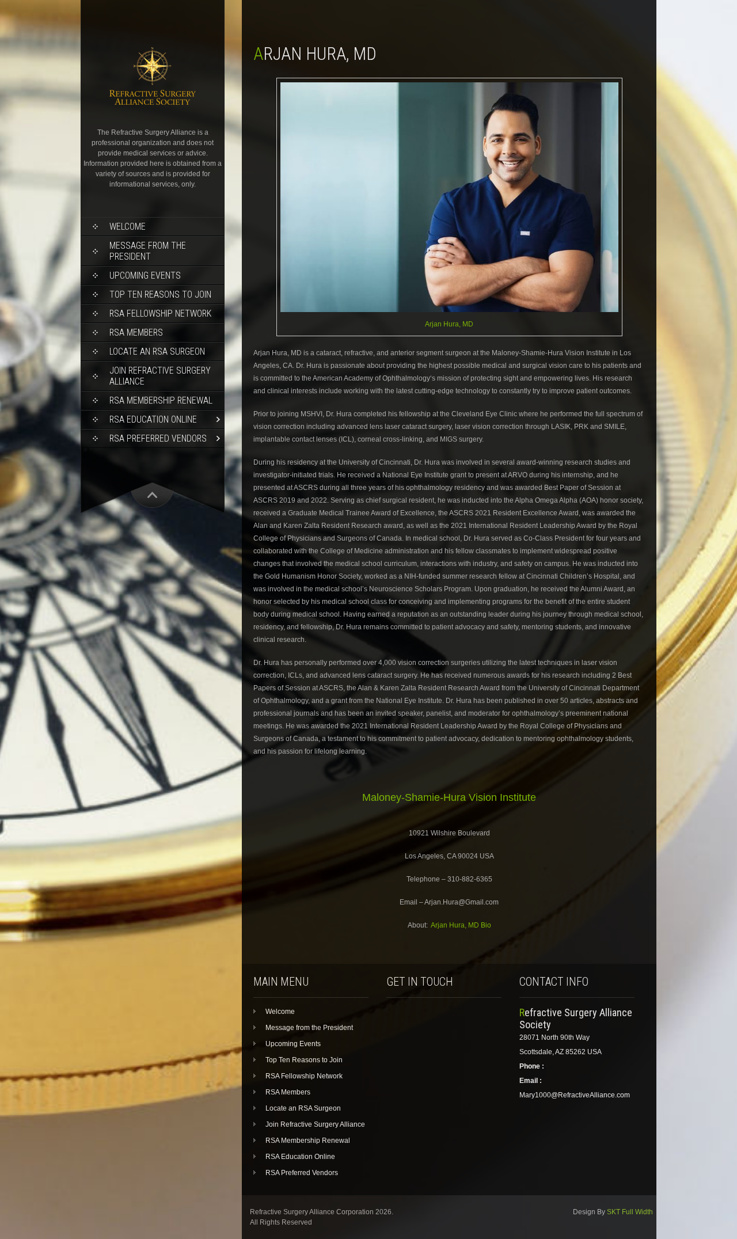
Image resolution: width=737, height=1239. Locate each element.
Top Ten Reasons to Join (160, 294)
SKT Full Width (630, 1212)
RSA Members (136, 332)
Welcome (127, 226)
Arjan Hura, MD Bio (461, 925)
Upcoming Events (145, 275)
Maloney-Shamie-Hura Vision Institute (449, 797)
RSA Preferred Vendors (158, 438)
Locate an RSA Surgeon (157, 351)
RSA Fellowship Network (160, 313)
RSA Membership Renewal (160, 400)
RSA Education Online (153, 419)
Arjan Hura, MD (449, 324)
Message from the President (147, 251)
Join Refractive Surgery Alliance (160, 376)
